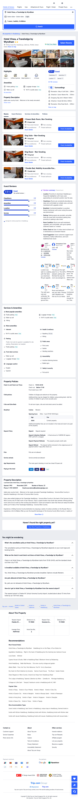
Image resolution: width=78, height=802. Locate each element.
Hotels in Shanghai (51, 697)
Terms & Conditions (33, 741)
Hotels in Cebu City (51, 690)
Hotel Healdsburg (14, 663)
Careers (29, 738)
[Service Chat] (74, 791)
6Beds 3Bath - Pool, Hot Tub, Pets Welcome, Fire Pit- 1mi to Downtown (30, 667)
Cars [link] (26, 7)
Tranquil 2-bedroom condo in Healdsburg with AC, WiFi (40, 682)
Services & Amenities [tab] (32, 114)
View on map (52, 107)
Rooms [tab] (6, 114)
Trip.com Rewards (57, 734)
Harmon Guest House (40, 671)
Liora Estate (12, 656)
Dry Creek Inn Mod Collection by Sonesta (21, 671)
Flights (19, 7)
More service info (8, 738)
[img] (17, 58)
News (29, 734)
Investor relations (57, 731)
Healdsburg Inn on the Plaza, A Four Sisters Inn (47, 648)
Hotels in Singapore (39, 697)
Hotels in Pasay (13, 690)
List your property (57, 741)
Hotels (11, 606)
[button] (58, 3)
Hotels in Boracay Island (42, 693)
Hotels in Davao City (14, 701)
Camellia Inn (46, 678)
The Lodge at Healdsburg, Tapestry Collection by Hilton (25, 678)
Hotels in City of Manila (26, 690)
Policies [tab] (45, 114)
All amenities (7, 92)
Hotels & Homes (8, 7)
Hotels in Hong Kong (15, 697)
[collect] (74, 778)
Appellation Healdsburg (15, 652)
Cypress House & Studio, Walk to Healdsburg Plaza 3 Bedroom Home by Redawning (33, 659)
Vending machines (47, 351)
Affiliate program (57, 738)
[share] (74, 785)
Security (54, 747)
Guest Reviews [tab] (17, 114)
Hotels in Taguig (37, 701)
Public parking (10, 315)
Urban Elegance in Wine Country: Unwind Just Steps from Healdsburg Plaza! (31, 675)
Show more (7, 102)
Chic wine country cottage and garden (44, 663)
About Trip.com (31, 731)
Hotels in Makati (39, 690)
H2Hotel (19, 656)
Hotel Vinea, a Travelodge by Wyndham (20, 648)
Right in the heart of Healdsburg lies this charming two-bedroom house (45, 652)
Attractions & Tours (37, 7)
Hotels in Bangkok (28, 693)
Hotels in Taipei (26, 697)
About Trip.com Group (33, 750)
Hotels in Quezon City (15, 693)
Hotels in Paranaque (56, 693)
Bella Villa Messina (25, 663)
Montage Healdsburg (57, 678)
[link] (54, 3)
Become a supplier (57, 744)
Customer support (8, 731)
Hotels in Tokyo (26, 701)
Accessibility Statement (34, 747)
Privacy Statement (32, 744)
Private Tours (63, 7)
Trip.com (4, 606)
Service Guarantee (8, 734)
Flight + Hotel (51, 7)
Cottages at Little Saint (15, 682)
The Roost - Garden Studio (56, 671)
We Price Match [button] (52, 44)
